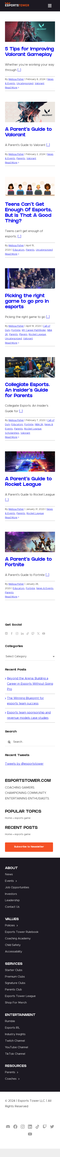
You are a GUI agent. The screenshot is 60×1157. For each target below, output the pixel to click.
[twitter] (52, 1127)
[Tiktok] (27, 633)
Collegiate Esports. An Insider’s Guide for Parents (27, 391)
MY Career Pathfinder (34, 330)
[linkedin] (30, 1127)
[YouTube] (43, 633)
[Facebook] (11, 633)
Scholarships (12, 433)
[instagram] (23, 1127)
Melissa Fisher (16, 79)
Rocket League (37, 334)
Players (23, 334)
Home (8, 818)
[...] (19, 70)
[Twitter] (38, 633)
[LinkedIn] (22, 633)
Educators (18, 250)
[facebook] (15, 1127)
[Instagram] (17, 633)
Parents (20, 158)
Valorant (39, 83)
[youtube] (30, 1134)
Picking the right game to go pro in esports (27, 302)
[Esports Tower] (17, 4)
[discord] (8, 1127)
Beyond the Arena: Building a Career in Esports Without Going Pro (30, 684)
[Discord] (6, 633)
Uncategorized (24, 83)
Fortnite (15, 330)
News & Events (44, 588)
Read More (11, 88)
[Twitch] (33, 633)
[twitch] (45, 1127)
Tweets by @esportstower (24, 763)
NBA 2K (39, 424)
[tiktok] (37, 1127)
